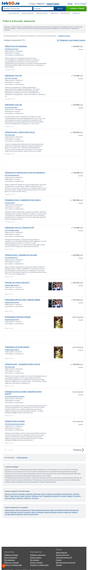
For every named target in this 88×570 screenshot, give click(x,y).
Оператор (76, 494)
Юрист (7, 496)
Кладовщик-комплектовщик (18, 317)
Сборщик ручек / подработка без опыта (23, 200)
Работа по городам (11, 563)
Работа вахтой (65, 13)
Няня (40, 496)
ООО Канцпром (10, 135)
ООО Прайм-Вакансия (12, 175)
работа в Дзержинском (22, 510)
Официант (27, 498)
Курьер (22, 496)
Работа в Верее (10, 510)
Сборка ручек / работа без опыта (20, 132)
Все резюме (34, 560)
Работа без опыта (42, 13)
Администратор (67, 494)
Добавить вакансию (38, 555)
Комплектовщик (10, 498)
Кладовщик (57, 494)
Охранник (50, 494)
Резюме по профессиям (39, 565)
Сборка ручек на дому (15, 421)
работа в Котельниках (71, 510)
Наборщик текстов (13, 75)
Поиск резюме (35, 558)
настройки (74, 40)
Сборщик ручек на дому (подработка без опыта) (23, 392)
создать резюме (76, 8)
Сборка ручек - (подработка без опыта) (22, 364)
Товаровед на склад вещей (17, 347)
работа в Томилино (17, 514)
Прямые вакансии (28, 13)
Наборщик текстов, (13, 104)
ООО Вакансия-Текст (11, 49)
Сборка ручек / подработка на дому (21, 255)
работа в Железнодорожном (40, 510)
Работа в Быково (22, 457)
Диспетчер (35, 498)
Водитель (8, 494)
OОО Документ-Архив (12, 230)
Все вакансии (9, 560)
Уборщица (35, 496)
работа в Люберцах (37, 512)
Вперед (77, 450)
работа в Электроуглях (31, 514)
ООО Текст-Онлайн (11, 78)
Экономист (77, 496)
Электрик (63, 496)
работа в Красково (11, 512)
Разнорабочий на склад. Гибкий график (22, 300)
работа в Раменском (64, 512)
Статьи (58, 560)
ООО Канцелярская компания (14, 396)
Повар (12, 496)
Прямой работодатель (12, 285)
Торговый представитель (51, 496)
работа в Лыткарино (24, 512)
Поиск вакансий (13, 13)
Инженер (28, 496)
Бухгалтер (15, 494)
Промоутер (19, 498)
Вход (70, 4)
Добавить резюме (64, 36)
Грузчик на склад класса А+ (17, 282)
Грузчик (43, 494)
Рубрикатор (76, 13)
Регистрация (80, 4)
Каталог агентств (62, 555)
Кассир (16, 496)
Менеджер (36, 494)
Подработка (54, 13)
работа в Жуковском (57, 510)
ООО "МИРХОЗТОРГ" (11, 257)
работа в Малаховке (50, 512)
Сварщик (70, 496)
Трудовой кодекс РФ (64, 558)
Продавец (22, 494)
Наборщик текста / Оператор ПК (19, 227)
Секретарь (29, 494)
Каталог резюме (36, 563)
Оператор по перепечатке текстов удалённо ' (25, 172)
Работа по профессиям (13, 565)
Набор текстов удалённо (16, 46)
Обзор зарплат (61, 553)
